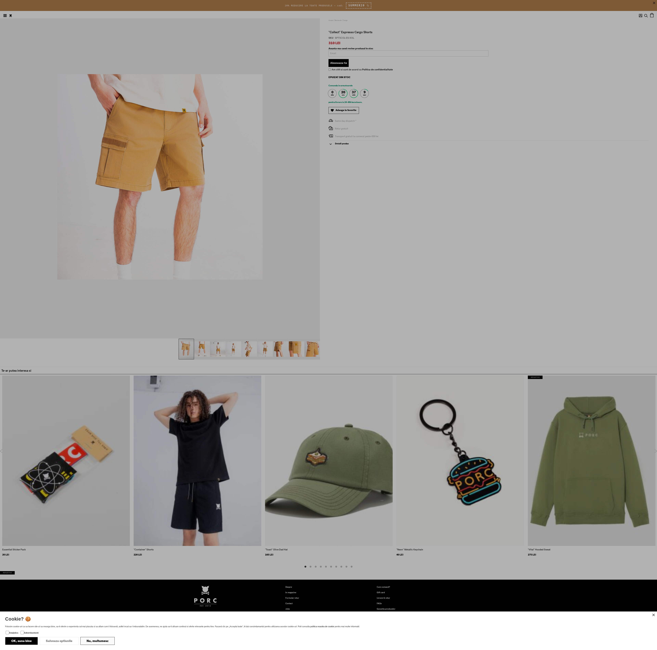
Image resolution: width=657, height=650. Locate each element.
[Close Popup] (653, 614)
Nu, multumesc (97, 641)
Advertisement (31, 633)
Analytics (13, 633)
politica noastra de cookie (322, 626)
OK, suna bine (21, 641)
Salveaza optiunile (59, 641)
